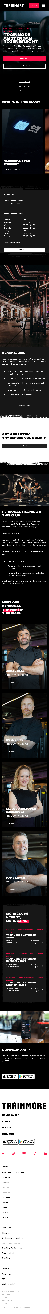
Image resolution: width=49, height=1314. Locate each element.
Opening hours (24, 90)
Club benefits (24, 86)
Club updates (24, 82)
